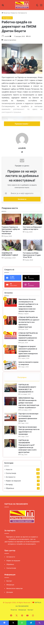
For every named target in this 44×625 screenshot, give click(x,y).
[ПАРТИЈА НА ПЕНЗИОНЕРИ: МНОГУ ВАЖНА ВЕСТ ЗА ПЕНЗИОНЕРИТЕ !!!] (10, 388)
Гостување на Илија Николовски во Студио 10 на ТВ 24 (32, 255)
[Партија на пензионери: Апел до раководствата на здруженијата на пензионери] (10, 430)
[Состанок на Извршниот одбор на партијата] (32, 219)
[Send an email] (10, 36)
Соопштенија (11, 473)
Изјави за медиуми (13, 481)
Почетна (6, 13)
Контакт (9, 581)
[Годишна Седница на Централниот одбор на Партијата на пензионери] (11, 219)
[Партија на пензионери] (22, 5)
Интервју (9, 484)
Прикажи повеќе (21, 124)
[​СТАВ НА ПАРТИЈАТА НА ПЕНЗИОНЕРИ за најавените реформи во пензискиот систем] (10, 335)
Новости (14, 13)
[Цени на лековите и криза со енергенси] (10, 365)
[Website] (22, 152)
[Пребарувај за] (3, 5)
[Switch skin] (37, 5)
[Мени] (41, 5)
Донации (9, 592)
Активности (22, 13)
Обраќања (10, 488)
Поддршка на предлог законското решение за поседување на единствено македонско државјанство (28, 351)
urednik (7, 36)
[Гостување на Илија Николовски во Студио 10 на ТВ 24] (32, 245)
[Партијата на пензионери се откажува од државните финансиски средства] (10, 417)
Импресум (10, 585)
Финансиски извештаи (14, 588)
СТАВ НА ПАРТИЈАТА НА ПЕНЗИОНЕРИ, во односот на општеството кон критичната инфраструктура (29, 322)
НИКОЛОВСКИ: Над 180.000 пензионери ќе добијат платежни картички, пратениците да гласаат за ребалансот (29, 402)
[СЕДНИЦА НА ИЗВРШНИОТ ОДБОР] (11, 245)
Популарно (22, 377)
